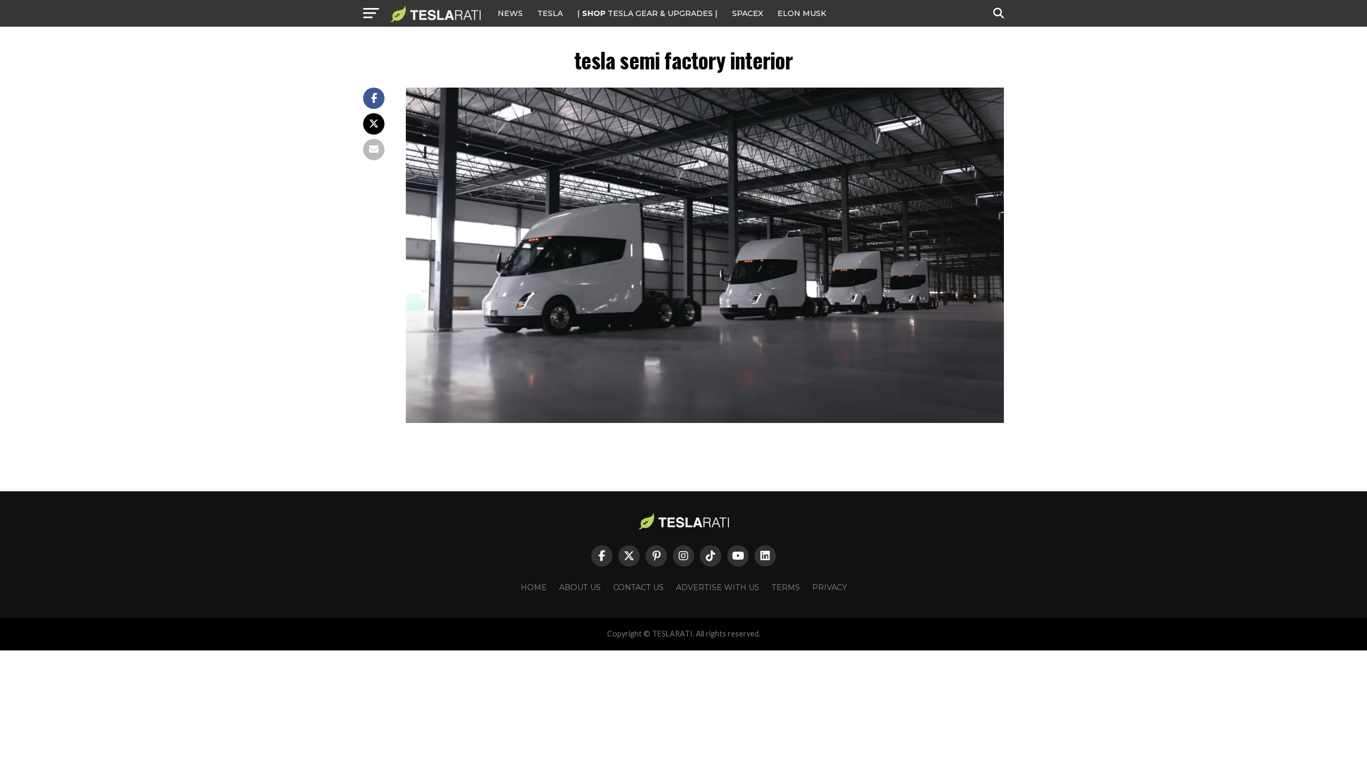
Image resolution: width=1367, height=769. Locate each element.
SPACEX (747, 13)
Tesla (550, 13)
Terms (786, 587)
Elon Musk (801, 13)
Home (534, 587)
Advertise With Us (717, 587)
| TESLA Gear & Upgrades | (647, 13)
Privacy (829, 587)
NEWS (510, 13)
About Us (580, 587)
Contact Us (638, 587)
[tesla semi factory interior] (705, 420)
